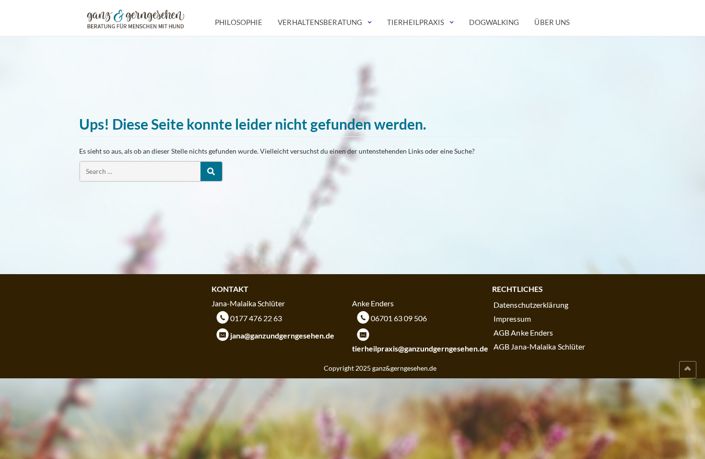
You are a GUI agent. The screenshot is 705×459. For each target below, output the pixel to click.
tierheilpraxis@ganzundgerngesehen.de (420, 348)
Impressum (512, 318)
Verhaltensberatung (320, 22)
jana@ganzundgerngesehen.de (282, 335)
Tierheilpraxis (415, 22)
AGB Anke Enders (523, 332)
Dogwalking (494, 22)
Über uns (552, 22)
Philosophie (238, 22)
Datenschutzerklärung (531, 304)
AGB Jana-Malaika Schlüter (540, 346)
